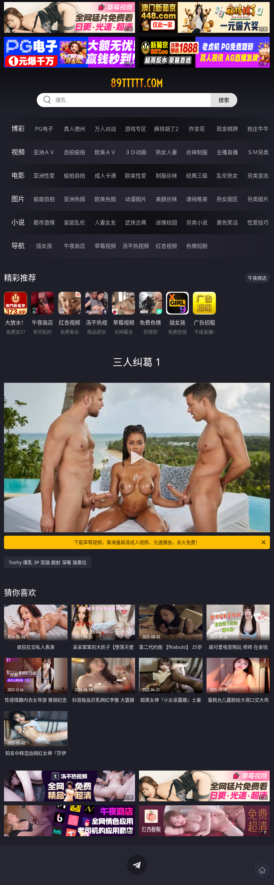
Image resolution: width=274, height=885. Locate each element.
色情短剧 (197, 246)
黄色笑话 (227, 222)
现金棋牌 (227, 128)
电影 (18, 175)
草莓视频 (105, 246)
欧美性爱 (135, 175)
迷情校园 (166, 222)
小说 (18, 222)
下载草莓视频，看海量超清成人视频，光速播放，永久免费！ (137, 542)
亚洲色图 (74, 199)
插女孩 (44, 246)
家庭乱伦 (74, 222)
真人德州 (74, 128)
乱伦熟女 (227, 175)
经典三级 (197, 175)
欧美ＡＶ (105, 152)
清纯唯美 (197, 199)
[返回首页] (262, 870)
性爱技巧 (258, 222)
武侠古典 (135, 222)
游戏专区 (135, 128)
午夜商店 (74, 246)
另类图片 (258, 199)
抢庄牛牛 (258, 128)
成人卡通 (105, 175)
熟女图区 (227, 199)
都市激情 (44, 222)
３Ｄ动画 (135, 152)
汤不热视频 (135, 246)
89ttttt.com (137, 83)
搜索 (224, 100)
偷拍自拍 (74, 175)
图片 (18, 198)
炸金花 (197, 128)
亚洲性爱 (44, 175)
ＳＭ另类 (258, 152)
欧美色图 (105, 199)
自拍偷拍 (74, 152)
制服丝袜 (166, 175)
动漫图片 (135, 199)
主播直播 (227, 152)
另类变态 (258, 175)
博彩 (18, 128)
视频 (18, 152)
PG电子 (44, 128)
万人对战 (105, 128)
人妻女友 (105, 222)
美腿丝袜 (166, 199)
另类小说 (197, 222)
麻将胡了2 (166, 128)
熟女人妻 (166, 152)
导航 (18, 245)
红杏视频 (166, 246)
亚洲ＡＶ (44, 152)
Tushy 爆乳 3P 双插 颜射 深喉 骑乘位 (48, 562)
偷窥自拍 (44, 199)
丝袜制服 (197, 152)
